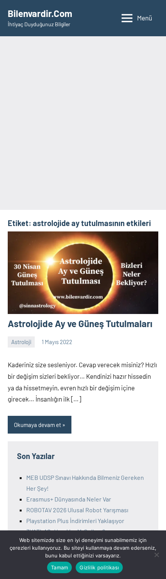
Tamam (59, 567)
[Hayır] (156, 555)
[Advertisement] (83, 123)
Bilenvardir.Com (40, 13)
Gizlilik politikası (99, 567)
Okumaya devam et (37, 424)
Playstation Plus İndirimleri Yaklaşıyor (75, 520)
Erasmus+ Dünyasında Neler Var (68, 499)
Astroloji (21, 341)
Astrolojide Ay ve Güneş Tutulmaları (80, 323)
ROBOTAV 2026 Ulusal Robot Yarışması (77, 509)
